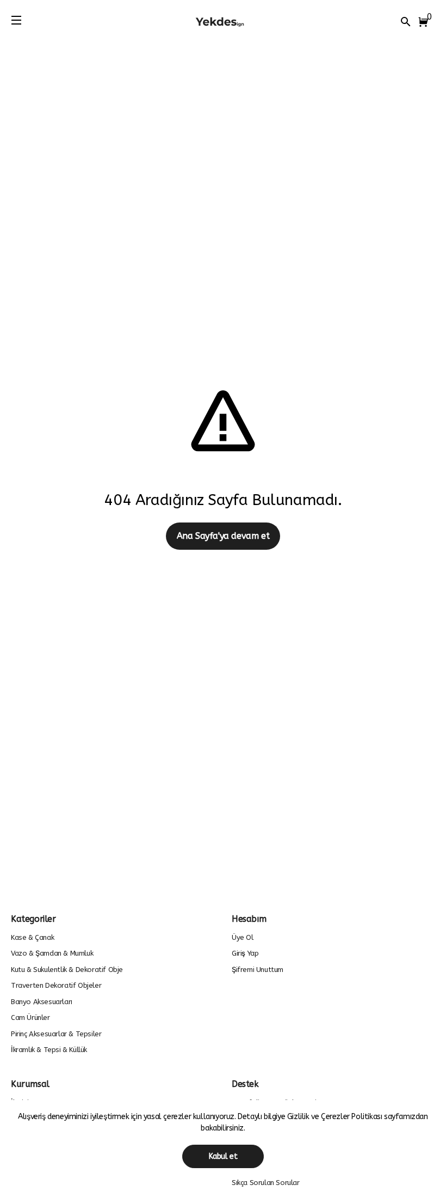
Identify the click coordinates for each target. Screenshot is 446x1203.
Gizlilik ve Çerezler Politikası (335, 1116)
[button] (425, 21)
